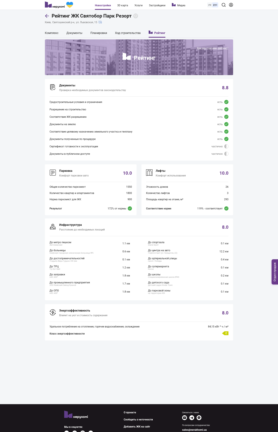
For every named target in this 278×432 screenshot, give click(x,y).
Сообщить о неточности (138, 419)
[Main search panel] (224, 5)
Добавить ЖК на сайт (137, 426)
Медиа (181, 5)
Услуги (138, 5)
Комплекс (51, 33)
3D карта (122, 5)
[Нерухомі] (59, 4)
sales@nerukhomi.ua (194, 429)
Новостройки (103, 5)
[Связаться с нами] (184, 417)
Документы (74, 33)
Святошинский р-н (63, 22)
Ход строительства (128, 33)
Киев (48, 22)
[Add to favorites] (135, 16)
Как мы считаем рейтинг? (212, 48)
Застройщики (157, 5)
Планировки (98, 33)
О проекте (130, 412)
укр (209, 5)
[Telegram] (191, 417)
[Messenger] (199, 417)
